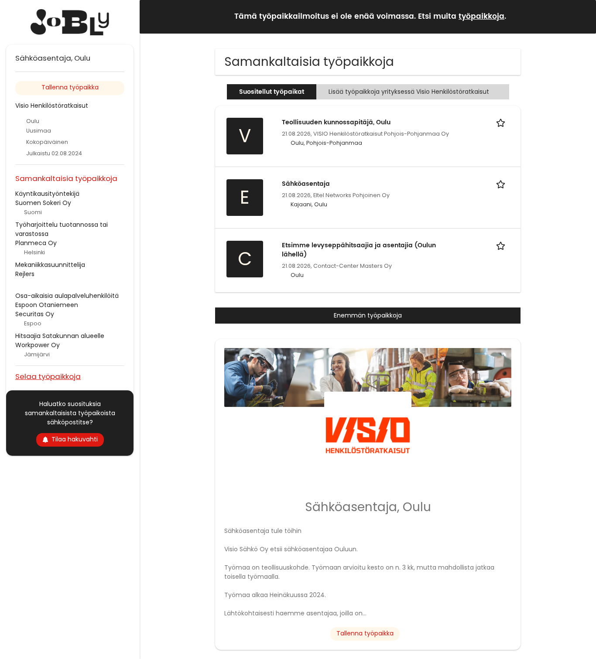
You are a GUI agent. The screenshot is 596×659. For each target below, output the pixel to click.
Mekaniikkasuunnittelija (50, 264)
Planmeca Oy (36, 243)
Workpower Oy (37, 345)
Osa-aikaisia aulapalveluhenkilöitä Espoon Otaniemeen (67, 300)
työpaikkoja (481, 16)
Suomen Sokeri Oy (43, 202)
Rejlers (24, 274)
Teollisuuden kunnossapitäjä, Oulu (336, 122)
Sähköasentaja (306, 184)
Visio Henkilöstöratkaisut (51, 105)
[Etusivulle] (70, 22)
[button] (582, 16)
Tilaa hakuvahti (74, 439)
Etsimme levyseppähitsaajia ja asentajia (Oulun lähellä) (359, 250)
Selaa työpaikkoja (48, 376)
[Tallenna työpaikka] (502, 122)
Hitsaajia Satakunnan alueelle (59, 335)
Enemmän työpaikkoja (368, 315)
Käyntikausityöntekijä (47, 193)
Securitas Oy (34, 314)
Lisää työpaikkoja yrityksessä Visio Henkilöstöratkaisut (409, 91)
